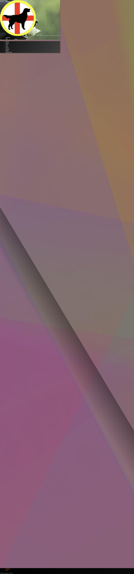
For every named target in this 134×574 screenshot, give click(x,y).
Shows (7, 47)
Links (7, 46)
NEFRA (7, 41)
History (7, 43)
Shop (7, 44)
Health (7, 50)
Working (7, 49)
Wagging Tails (9, 52)
